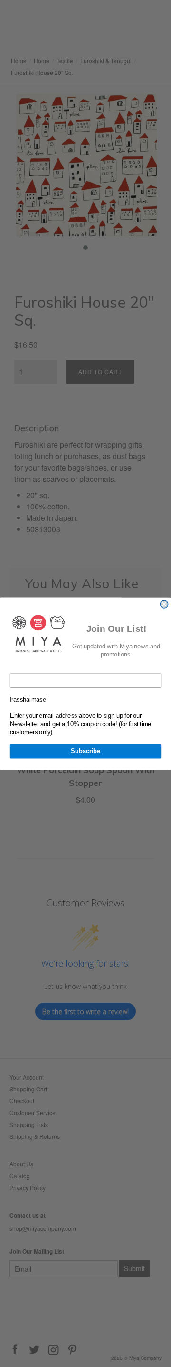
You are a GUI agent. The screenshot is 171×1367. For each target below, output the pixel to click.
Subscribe (85, 751)
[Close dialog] (164, 604)
